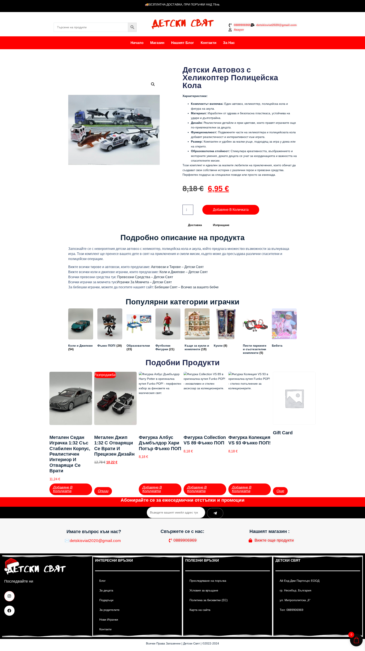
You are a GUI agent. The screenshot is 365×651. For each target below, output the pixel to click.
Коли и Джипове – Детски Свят (183, 272)
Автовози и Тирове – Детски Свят (177, 267)
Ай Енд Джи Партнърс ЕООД (299, 580)
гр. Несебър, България (295, 590)
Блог (102, 580)
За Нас (229, 43)
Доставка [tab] (195, 225)
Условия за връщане (203, 590)
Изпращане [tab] (221, 225)
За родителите (109, 610)
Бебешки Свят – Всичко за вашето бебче (187, 287)
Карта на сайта (199, 610)
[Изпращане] (215, 513)
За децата (106, 590)
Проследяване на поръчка (207, 580)
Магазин (157, 43)
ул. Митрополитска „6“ (295, 600)
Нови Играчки (108, 619)
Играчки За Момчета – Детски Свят (144, 282)
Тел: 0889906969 (291, 610)
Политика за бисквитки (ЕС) (208, 600)
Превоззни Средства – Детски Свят (145, 277)
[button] (153, 84)
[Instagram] (9, 596)
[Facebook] (9, 611)
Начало (137, 43)
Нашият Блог (182, 43)
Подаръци (106, 600)
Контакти (208, 43)
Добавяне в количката (231, 209)
